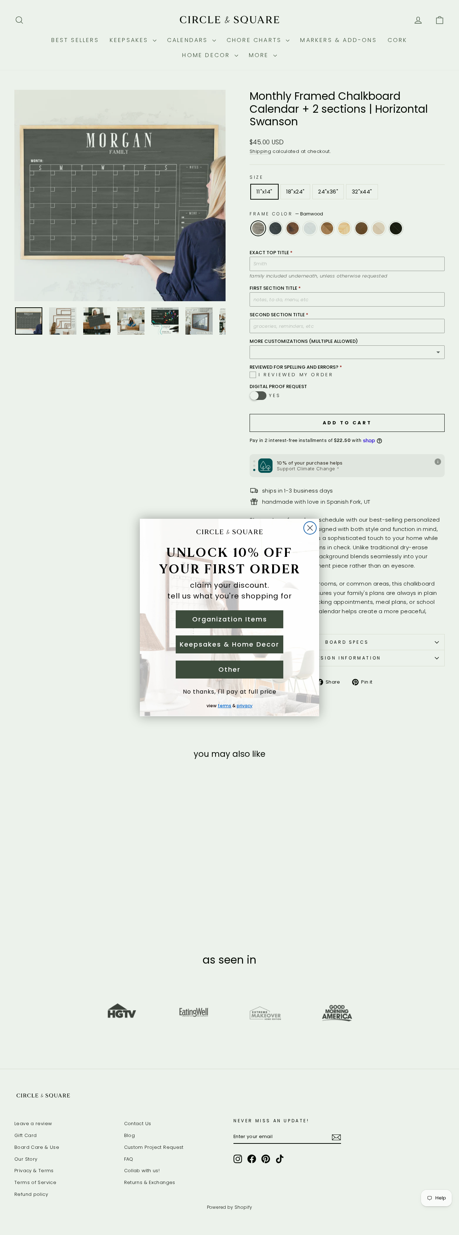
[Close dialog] (310, 528)
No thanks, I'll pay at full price (229, 692)
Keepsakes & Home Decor (229, 644)
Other (229, 669)
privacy (244, 706)
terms (224, 706)
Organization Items (229, 619)
